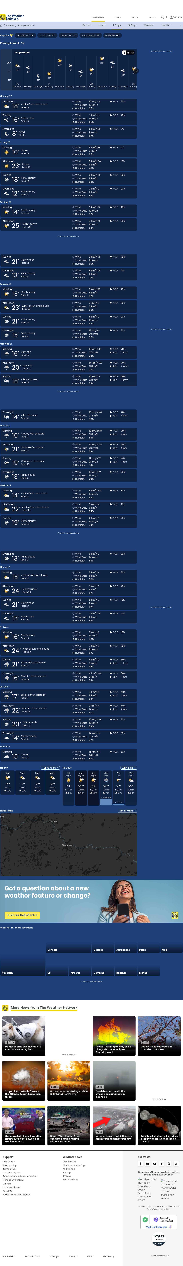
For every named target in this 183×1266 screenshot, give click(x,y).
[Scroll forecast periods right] (136, 70)
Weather (10, 25)
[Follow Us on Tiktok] (161, 1164)
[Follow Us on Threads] (169, 1164)
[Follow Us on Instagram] (147, 1164)
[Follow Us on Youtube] (154, 1164)
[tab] (124, 52)
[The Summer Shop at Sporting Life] (171, 965)
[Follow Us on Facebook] (140, 1164)
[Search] (162, 17)
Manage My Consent (13, 1180)
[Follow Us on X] (176, 1164)
